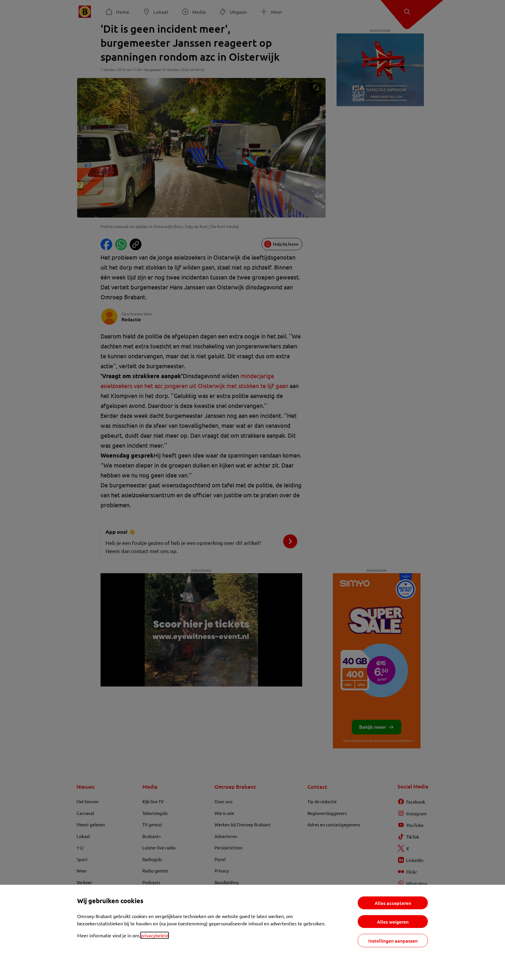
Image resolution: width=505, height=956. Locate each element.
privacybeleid (154, 935)
